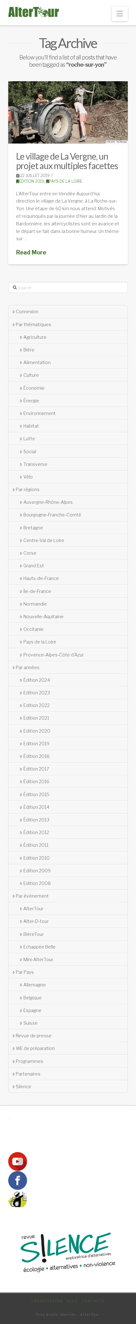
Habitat (31, 426)
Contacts (93, 1301)
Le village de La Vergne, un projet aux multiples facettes (67, 161)
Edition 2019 (31, 181)
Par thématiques (33, 324)
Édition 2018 (36, 756)
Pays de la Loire (65, 181)
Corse (29, 553)
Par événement (32, 896)
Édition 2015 (36, 794)
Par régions (28, 489)
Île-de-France (37, 591)
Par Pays (25, 972)
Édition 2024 (36, 680)
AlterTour (33, 908)
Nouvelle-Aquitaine (43, 616)
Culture (31, 375)
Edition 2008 (37, 883)
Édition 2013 (36, 819)
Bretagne (33, 527)
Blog (72, 1301)
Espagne (32, 1010)
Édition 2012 (36, 832)
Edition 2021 (36, 718)
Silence (23, 1086)
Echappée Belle (39, 946)
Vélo (28, 476)
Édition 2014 (36, 807)
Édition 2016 (36, 781)
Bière (28, 349)
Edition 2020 (36, 731)
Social (29, 451)
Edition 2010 (36, 858)
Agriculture (34, 337)
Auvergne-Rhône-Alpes (48, 502)
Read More (31, 252)
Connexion (27, 311)
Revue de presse (34, 1035)
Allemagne (34, 984)
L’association (47, 1301)
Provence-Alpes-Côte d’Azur (53, 654)
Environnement (39, 413)
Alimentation (37, 362)
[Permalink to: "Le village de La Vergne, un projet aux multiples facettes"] (68, 112)
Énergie (31, 400)
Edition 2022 (36, 705)
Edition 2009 (37, 870)
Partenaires (28, 1074)
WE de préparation (35, 1048)
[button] (120, 13)
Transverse (35, 464)
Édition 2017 (36, 769)
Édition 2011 (35, 845)
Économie (34, 388)
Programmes (29, 1061)
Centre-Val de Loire (43, 540)
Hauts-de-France (41, 578)
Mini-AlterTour (38, 959)
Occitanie (33, 629)
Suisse (30, 1023)
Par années (28, 667)
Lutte (29, 438)
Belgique (32, 997)
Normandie (35, 604)
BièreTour (33, 934)
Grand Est (33, 565)
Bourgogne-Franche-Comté (52, 514)
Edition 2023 (36, 692)
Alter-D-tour (36, 921)
